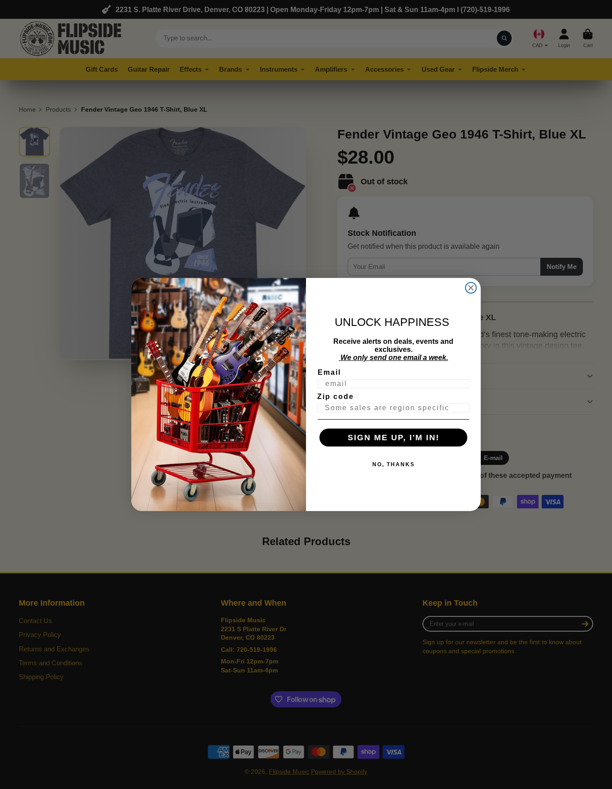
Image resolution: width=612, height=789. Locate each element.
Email (329, 372)
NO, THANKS (393, 464)
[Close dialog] (470, 287)
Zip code (335, 396)
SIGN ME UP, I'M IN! (394, 437)
